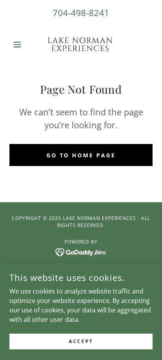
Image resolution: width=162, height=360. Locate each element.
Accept (81, 341)
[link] (81, 44)
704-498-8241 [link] (81, 12)
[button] (20, 44)
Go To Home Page (81, 155)
